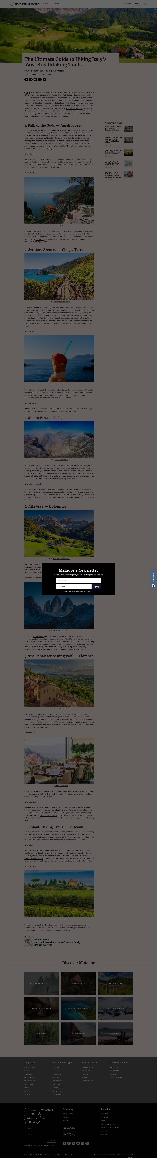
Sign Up (96, 587)
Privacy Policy (89, 591)
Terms (81, 591)
